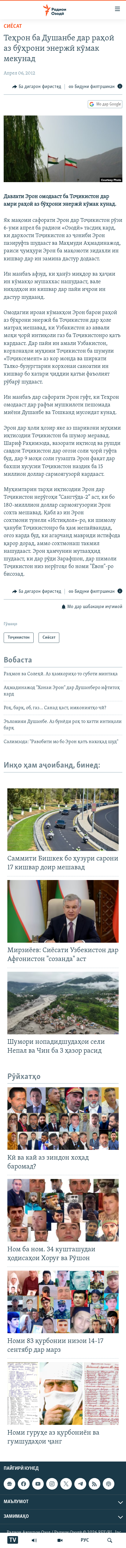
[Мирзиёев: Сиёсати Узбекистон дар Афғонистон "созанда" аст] (63, 911)
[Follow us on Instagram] (52, 1484)
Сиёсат (13, 26)
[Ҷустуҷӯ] (110, 1540)
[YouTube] (60, 1540)
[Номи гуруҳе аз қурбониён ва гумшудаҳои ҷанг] (63, 1393)
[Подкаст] (108, 1484)
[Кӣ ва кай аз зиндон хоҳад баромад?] (63, 1118)
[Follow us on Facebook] (23, 1484)
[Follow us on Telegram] (80, 1484)
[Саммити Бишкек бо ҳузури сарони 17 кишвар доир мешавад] (63, 819)
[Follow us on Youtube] (38, 1484)
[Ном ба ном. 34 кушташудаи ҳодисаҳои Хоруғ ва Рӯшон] (63, 1210)
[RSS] (94, 1484)
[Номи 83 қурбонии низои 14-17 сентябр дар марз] (63, 1302)
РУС (85, 1540)
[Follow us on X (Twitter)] (66, 1484)
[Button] (36, 87)
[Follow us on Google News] (9, 1484)
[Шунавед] (34, 1540)
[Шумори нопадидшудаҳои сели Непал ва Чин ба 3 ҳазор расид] (63, 1003)
